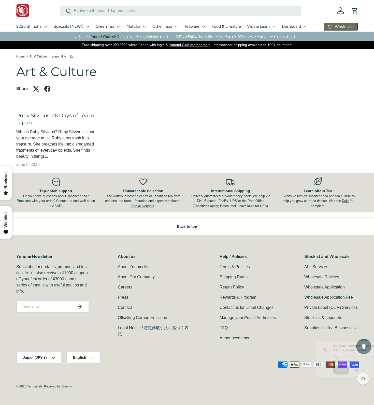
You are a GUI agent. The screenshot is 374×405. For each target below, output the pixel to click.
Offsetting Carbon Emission (142, 317)
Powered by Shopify (58, 386)
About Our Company (136, 277)
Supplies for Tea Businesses (330, 328)
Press (123, 297)
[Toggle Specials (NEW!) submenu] (87, 26)
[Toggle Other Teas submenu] (176, 26)
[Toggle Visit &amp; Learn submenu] (274, 26)
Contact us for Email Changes (247, 307)
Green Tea (105, 26)
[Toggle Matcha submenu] (144, 26)
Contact (125, 307)
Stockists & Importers (323, 317)
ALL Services (316, 267)
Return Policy (232, 287)
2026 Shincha (28, 26)
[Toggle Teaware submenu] (203, 26)
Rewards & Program (238, 297)
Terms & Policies (235, 267)
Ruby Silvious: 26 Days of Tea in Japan (55, 119)
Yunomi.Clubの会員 (105, 37)
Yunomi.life (34, 386)
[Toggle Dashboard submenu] (305, 26)
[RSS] (71, 56)
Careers (125, 287)
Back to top (187, 226)
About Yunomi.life (134, 267)
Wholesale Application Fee (328, 297)
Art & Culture (38, 56)
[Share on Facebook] (47, 88)
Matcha (133, 26)
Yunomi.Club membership (189, 45)
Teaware (191, 26)
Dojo (345, 201)
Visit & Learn (258, 26)
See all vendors (142, 206)
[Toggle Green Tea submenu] (118, 26)
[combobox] (180, 11)
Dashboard (291, 26)
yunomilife (59, 56)
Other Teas (162, 26)
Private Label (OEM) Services (331, 307)
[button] (354, 10)
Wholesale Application (324, 287)
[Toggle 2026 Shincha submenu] (45, 26)
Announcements (234, 338)
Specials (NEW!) (68, 26)
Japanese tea (318, 196)
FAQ (224, 328)
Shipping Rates (234, 277)
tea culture (343, 196)
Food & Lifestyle (226, 26)
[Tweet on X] (36, 88)
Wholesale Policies (321, 277)
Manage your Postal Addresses (248, 317)
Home (20, 56)
